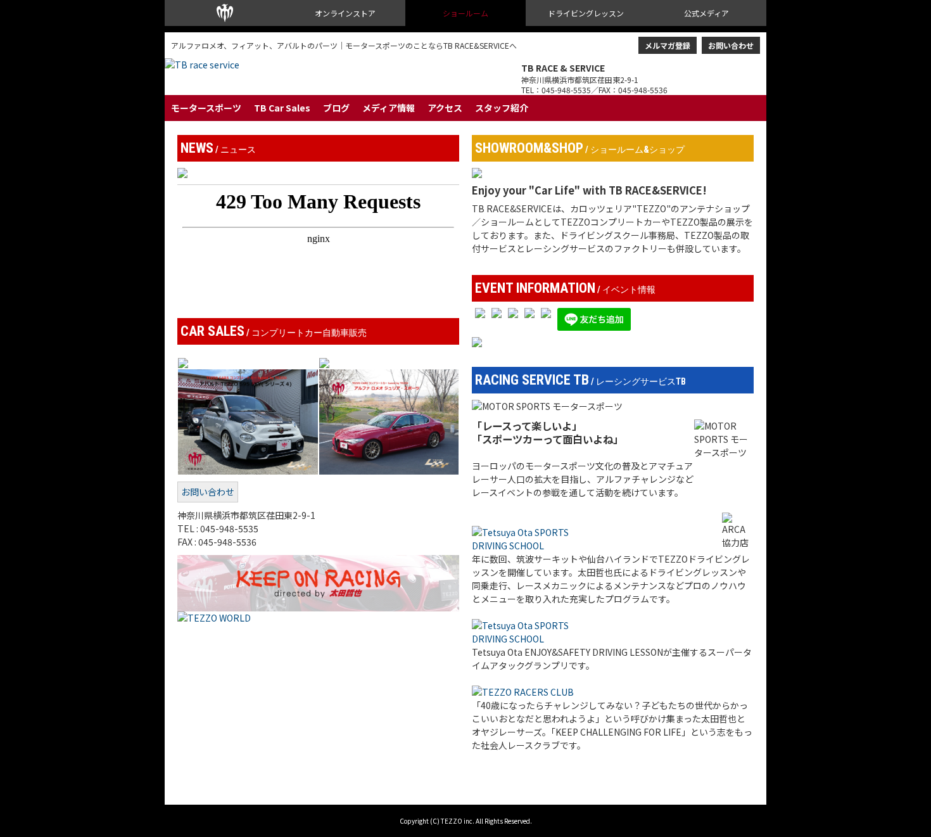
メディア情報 (388, 107)
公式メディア (706, 13)
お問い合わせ (731, 45)
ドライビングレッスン (586, 13)
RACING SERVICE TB (580, 380)
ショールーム (465, 13)
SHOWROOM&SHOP (580, 148)
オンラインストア (345, 13)
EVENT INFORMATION (565, 288)
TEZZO (225, 13)
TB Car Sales (282, 107)
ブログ (336, 107)
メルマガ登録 (667, 45)
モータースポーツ (206, 107)
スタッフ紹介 (501, 107)
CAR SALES (273, 331)
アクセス (445, 107)
